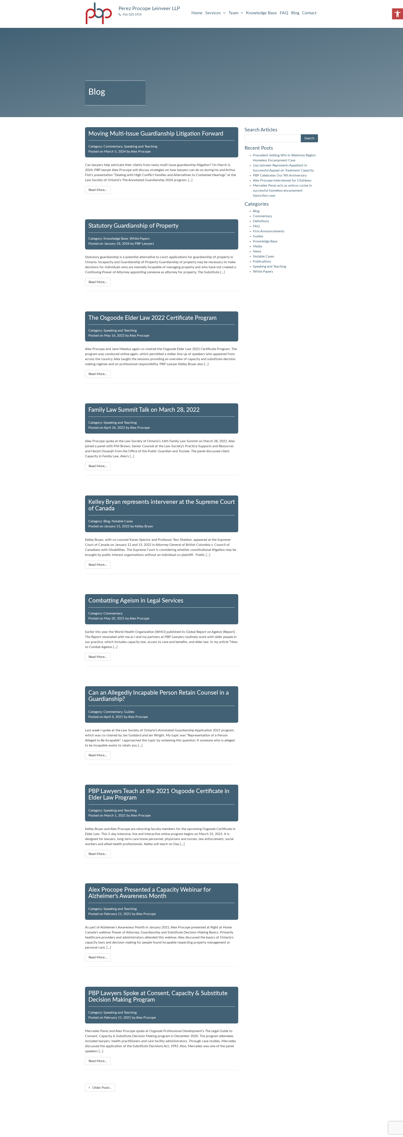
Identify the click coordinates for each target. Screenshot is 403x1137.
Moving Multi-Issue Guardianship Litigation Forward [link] (155, 134)
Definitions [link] (261, 221)
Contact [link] (309, 13)
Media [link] (257, 246)
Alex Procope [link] (140, 151)
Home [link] (197, 13)
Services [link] (213, 13)
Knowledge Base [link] (261, 13)
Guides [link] (129, 712)
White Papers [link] (140, 238)
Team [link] (234, 13)
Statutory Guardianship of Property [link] (133, 226)
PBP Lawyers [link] (144, 243)
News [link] (257, 251)
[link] (397, 13)
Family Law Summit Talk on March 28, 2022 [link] (144, 410)
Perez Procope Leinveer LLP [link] (149, 8)
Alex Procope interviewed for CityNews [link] (282, 180)
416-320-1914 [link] (131, 14)
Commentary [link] (112, 146)
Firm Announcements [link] (268, 231)
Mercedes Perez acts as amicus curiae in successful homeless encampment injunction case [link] (282, 190)
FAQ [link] (284, 13)
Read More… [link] (98, 190)
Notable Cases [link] (122, 521)
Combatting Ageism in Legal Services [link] (135, 601)
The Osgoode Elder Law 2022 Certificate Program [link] (152, 318)
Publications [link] (262, 261)
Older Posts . (100, 1087)
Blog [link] (295, 13)
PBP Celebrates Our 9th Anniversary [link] (280, 175)
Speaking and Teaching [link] (140, 146)
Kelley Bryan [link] (144, 526)
